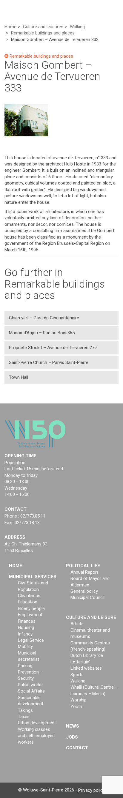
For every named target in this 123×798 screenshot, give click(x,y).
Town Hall (18, 377)
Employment (30, 614)
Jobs (72, 737)
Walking (77, 681)
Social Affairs (31, 691)
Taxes (24, 716)
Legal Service (31, 640)
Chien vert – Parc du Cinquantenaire (44, 318)
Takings (25, 710)
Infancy (25, 634)
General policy (84, 591)
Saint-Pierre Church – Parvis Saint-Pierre (48, 362)
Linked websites (86, 668)
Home (15, 565)
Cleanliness (29, 595)
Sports (77, 674)
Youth (76, 706)
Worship (78, 700)
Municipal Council (87, 597)
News (72, 726)
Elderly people (31, 608)
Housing (26, 627)
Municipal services (32, 576)
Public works (30, 684)
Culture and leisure (91, 617)
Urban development (37, 723)
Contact (77, 747)
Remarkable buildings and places (40, 56)
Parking (25, 665)
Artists (77, 623)
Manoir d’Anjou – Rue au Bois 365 (42, 332)
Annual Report (84, 572)
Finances (27, 621)
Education (27, 602)
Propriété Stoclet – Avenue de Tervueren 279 (53, 347)
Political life (83, 565)
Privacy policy (91, 790)
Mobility (25, 646)
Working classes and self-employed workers (36, 736)
